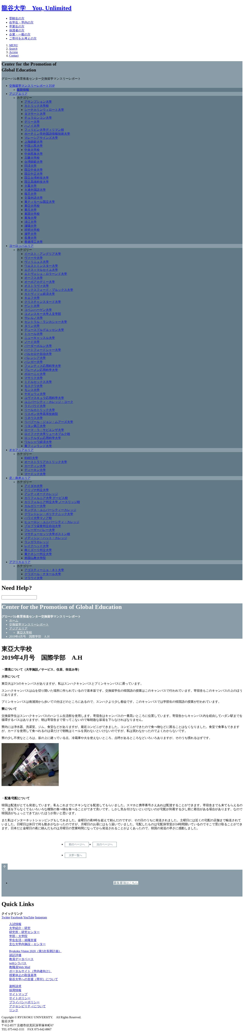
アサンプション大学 (38, 101)
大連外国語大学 (35, 189)
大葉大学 (30, 185)
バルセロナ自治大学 (38, 353)
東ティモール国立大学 (39, 201)
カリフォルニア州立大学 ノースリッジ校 (52, 502)
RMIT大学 (31, 458)
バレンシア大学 (35, 357)
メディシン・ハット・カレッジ (45, 538)
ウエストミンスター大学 (41, 265)
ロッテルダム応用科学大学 (42, 438)
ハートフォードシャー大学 (42, 349)
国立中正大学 (33, 173)
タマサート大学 (35, 113)
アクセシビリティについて (27, 1006)
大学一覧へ (75, 855)
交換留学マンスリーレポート (29, 624)
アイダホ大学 (33, 486)
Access (13, 52)
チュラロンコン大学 (38, 117)
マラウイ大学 (33, 578)
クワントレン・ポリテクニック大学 (48, 514)
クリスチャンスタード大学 (42, 301)
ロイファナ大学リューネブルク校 (47, 433)
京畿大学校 (32, 157)
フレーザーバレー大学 (39, 530)
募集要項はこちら (126, 883)
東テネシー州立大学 (38, 554)
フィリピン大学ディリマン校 (44, 129)
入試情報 (15, 924)
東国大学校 (32, 213)
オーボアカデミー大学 (39, 281)
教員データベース (21, 959)
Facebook (17, 917)
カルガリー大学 (35, 506)
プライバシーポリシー (24, 1002)
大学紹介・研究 (19, 928)
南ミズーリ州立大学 (38, 550)
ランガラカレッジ (36, 542)
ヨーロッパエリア (21, 245)
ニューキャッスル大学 (39, 337)
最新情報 (23, 89)
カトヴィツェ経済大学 (39, 293)
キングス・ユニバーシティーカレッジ (50, 510)
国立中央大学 (33, 169)
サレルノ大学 (33, 317)
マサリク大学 (33, 377)
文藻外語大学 (33, 197)
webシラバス (17, 963)
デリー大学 (32, 121)
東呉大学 (30, 209)
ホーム (13, 620)
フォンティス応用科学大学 (42, 365)
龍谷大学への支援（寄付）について (33, 979)
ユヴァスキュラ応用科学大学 (44, 397)
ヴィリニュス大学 (36, 261)
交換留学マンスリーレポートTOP (32, 85)
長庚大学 (30, 237)
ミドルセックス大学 (38, 381)
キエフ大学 (32, 297)
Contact (13, 55)
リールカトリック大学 (39, 409)
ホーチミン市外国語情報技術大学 (47, 133)
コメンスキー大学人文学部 (42, 313)
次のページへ (105, 844)
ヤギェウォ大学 (35, 393)
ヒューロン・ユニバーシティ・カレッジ (51, 522)
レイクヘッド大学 (36, 546)
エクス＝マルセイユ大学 (41, 269)
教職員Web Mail (19, 967)
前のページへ (77, 844)
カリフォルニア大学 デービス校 (46, 498)
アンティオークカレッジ (41, 494)
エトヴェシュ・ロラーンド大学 (45, 273)
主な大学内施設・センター (27, 944)
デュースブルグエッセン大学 (44, 329)
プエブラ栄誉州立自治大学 (42, 526)
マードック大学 (35, 474)
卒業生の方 (16, 26)
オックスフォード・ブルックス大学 (48, 289)
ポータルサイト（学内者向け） (30, 971)
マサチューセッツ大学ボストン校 (47, 534)
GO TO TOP (5, 867)
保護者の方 (16, 30)
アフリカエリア (19, 562)
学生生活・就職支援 (23, 940)
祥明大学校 (32, 229)
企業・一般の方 (19, 34)
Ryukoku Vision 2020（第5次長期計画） (35, 951)
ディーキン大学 (35, 470)
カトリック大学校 (36, 105)
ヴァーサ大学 (33, 257)
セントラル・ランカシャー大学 (45, 321)
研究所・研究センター (24, 932)
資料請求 (15, 986)
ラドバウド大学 (35, 405)
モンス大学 (32, 389)
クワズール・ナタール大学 (42, 574)
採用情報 (15, 990)
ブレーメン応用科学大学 (41, 369)
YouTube (28, 917)
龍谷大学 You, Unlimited (36, 8)
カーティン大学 (35, 466)
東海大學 (30, 217)
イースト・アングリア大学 (42, 253)
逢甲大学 (30, 233)
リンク (13, 1010)
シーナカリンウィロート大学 (44, 109)
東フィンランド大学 (38, 446)
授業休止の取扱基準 (23, 975)
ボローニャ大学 (35, 373)
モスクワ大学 (33, 385)
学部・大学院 (18, 936)
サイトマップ (18, 994)
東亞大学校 (32, 205)
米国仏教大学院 (35, 558)
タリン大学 (32, 325)
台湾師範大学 (33, 161)
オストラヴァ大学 (36, 285)
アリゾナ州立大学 (36, 490)
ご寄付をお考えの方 (23, 38)
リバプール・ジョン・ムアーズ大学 (48, 421)
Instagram (41, 917)
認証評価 (15, 955)
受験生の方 (16, 18)
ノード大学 (32, 341)
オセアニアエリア (21, 450)
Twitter (6, 917)
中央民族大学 (33, 153)
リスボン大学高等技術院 (41, 413)
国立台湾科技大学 (36, 177)
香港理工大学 (33, 241)
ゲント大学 (32, 305)
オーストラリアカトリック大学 (45, 462)
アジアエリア (18, 93)
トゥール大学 (33, 333)
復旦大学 (30, 193)
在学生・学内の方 (21, 22)
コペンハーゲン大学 (38, 309)
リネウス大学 (33, 417)
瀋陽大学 (30, 225)
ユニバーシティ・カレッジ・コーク (48, 401)
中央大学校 (32, 149)
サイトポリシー (19, 998)
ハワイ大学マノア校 (38, 518)
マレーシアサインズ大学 (41, 137)
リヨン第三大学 (35, 425)
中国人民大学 (33, 145)
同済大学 (30, 165)
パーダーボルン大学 (38, 345)
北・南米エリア (19, 478)
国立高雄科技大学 (36, 181)
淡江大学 (30, 221)
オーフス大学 (33, 277)
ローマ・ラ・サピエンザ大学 (44, 429)
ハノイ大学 (32, 125)
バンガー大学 (33, 361)
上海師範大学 (33, 141)
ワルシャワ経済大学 (38, 442)
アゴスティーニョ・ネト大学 (44, 570)
